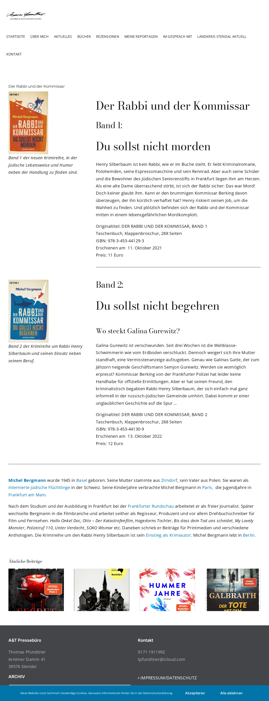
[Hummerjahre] (167, 571)
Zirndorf (169, 480)
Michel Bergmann (27, 480)
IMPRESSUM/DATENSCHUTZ (168, 678)
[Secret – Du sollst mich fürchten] (36, 571)
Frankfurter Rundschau (151, 506)
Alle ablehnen (231, 693)
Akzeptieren (195, 693)
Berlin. (249, 535)
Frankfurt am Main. (27, 495)
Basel (81, 480)
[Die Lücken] (101, 571)
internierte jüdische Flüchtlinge (39, 487)
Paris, (207, 487)
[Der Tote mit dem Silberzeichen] (233, 571)
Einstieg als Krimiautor (168, 535)
